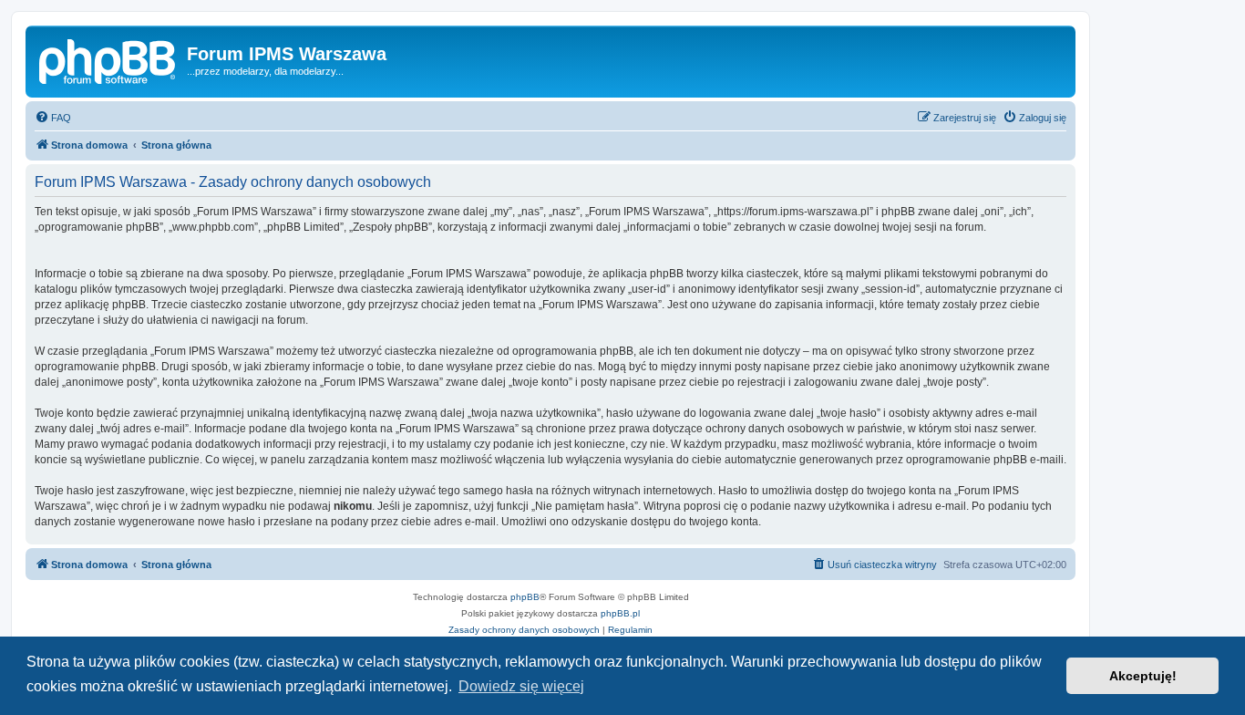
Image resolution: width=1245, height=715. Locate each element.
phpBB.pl (620, 613)
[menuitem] (53, 118)
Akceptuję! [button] (1143, 675)
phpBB (525, 597)
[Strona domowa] (108, 59)
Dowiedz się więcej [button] (521, 686)
